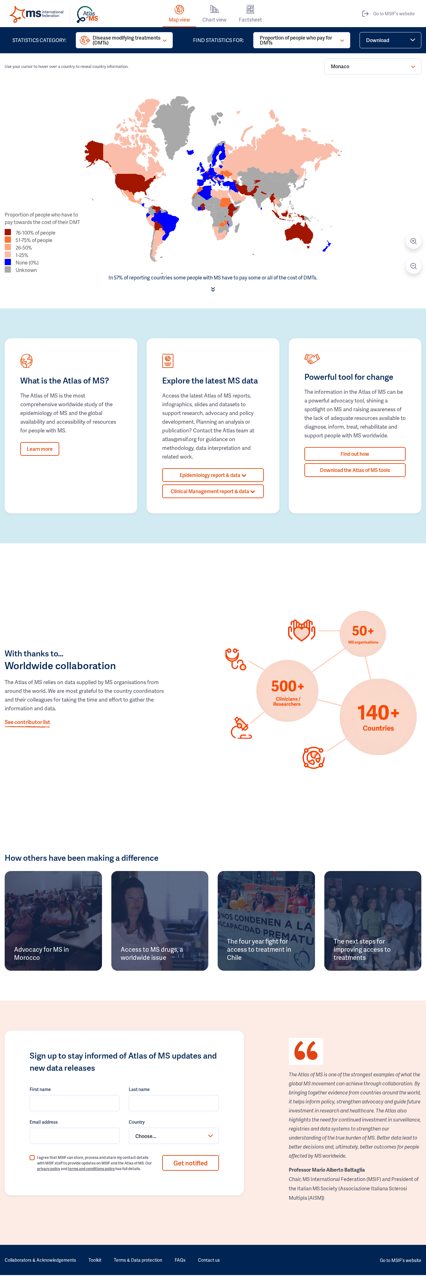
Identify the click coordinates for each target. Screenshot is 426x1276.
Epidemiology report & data (210, 474)
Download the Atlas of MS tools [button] (355, 470)
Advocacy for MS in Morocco (41, 953)
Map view (179, 19)
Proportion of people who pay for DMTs (296, 40)
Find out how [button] (355, 453)
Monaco (340, 66)
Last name (139, 1089)
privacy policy (48, 1168)
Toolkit (95, 1260)
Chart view (214, 19)
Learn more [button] (40, 448)
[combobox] (174, 1136)
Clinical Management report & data (210, 491)
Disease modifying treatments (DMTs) (127, 40)
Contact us (209, 1260)
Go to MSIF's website (394, 14)
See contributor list (27, 722)
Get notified (190, 1163)
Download (377, 40)
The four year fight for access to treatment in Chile (259, 949)
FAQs (180, 1260)
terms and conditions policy (91, 1168)
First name (40, 1089)
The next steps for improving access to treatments (362, 949)
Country (137, 1122)
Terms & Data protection (138, 1260)
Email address (44, 1122)
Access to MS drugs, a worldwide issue (152, 953)
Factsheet (250, 19)
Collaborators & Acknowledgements (40, 1260)
